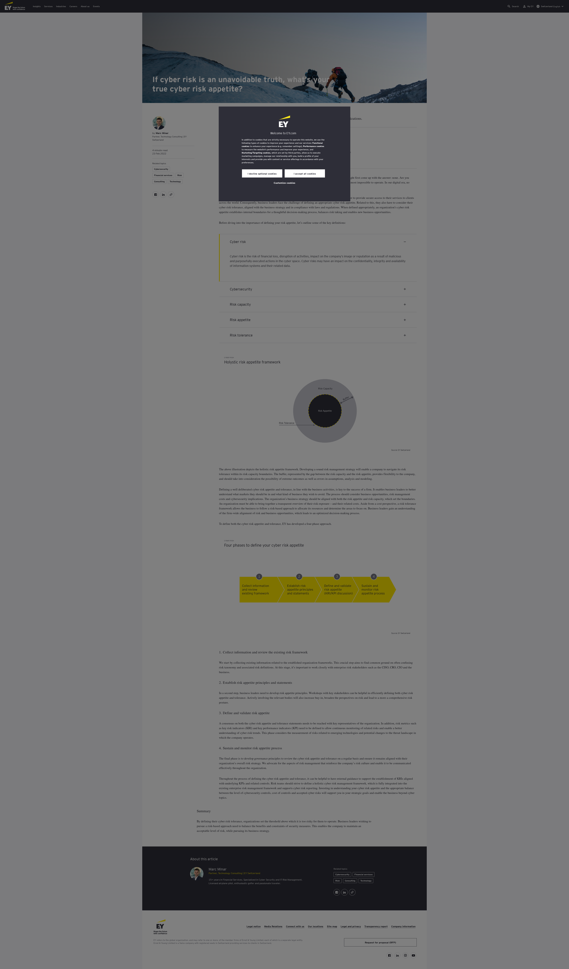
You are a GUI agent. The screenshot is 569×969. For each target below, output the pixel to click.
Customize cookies (284, 182)
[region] (284, 154)
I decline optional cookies (262, 173)
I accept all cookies (305, 173)
